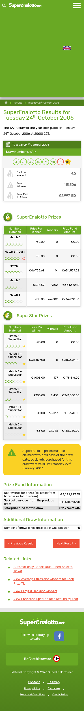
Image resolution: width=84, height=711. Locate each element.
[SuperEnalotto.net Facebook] (59, 640)
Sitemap (53, 682)
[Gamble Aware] (38, 659)
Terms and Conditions (32, 694)
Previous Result (22, 543)
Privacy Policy (32, 688)
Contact (34, 682)
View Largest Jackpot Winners (35, 591)
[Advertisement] (42, 55)
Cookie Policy (60, 694)
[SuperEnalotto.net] (25, 5)
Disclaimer (54, 688)
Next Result (64, 543)
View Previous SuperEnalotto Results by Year (45, 599)
